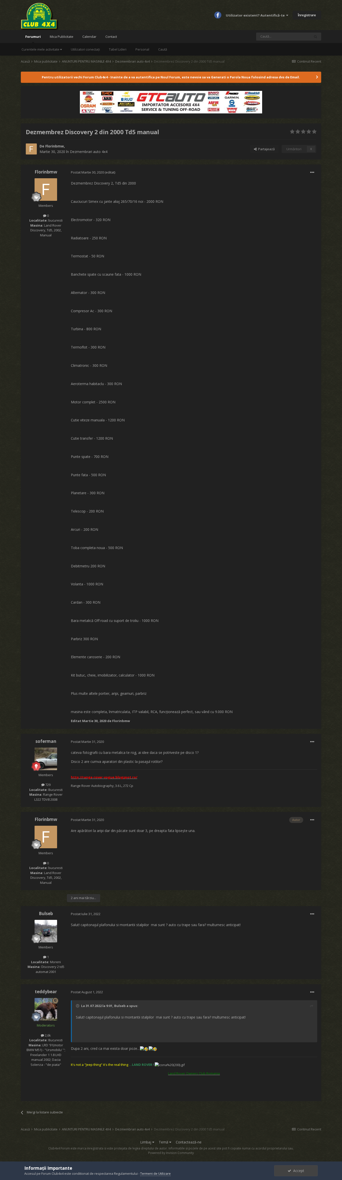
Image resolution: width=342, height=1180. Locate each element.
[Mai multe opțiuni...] (312, 173)
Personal (142, 49)
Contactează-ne (189, 1142)
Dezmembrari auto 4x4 (88, 151)
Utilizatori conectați (85, 49)
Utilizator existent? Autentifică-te (256, 15)
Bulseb (46, 913)
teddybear (46, 991)
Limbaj (146, 1142)
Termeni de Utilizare (155, 1173)
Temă (164, 1142)
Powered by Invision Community (171, 1153)
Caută (162, 49)
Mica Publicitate (61, 36)
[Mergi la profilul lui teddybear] (46, 1009)
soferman (46, 741)
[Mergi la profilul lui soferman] (46, 759)
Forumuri (33, 36)
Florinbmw (54, 146)
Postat (87, 172)
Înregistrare (307, 15)
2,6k (47, 1035)
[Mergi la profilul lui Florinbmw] (31, 148)
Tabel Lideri (117, 49)
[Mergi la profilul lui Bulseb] (46, 931)
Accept (297, 1170)
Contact (111, 36)
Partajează (266, 149)
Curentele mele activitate (41, 49)
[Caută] (315, 36)
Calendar (89, 36)
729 (48, 784)
